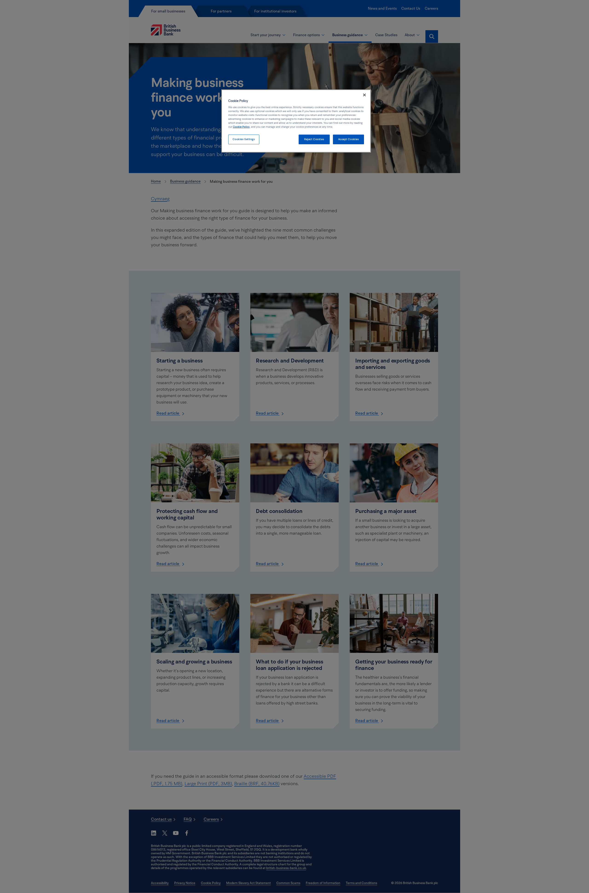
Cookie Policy (241, 127)
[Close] (364, 95)
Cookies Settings (244, 139)
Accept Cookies (348, 139)
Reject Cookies (314, 139)
